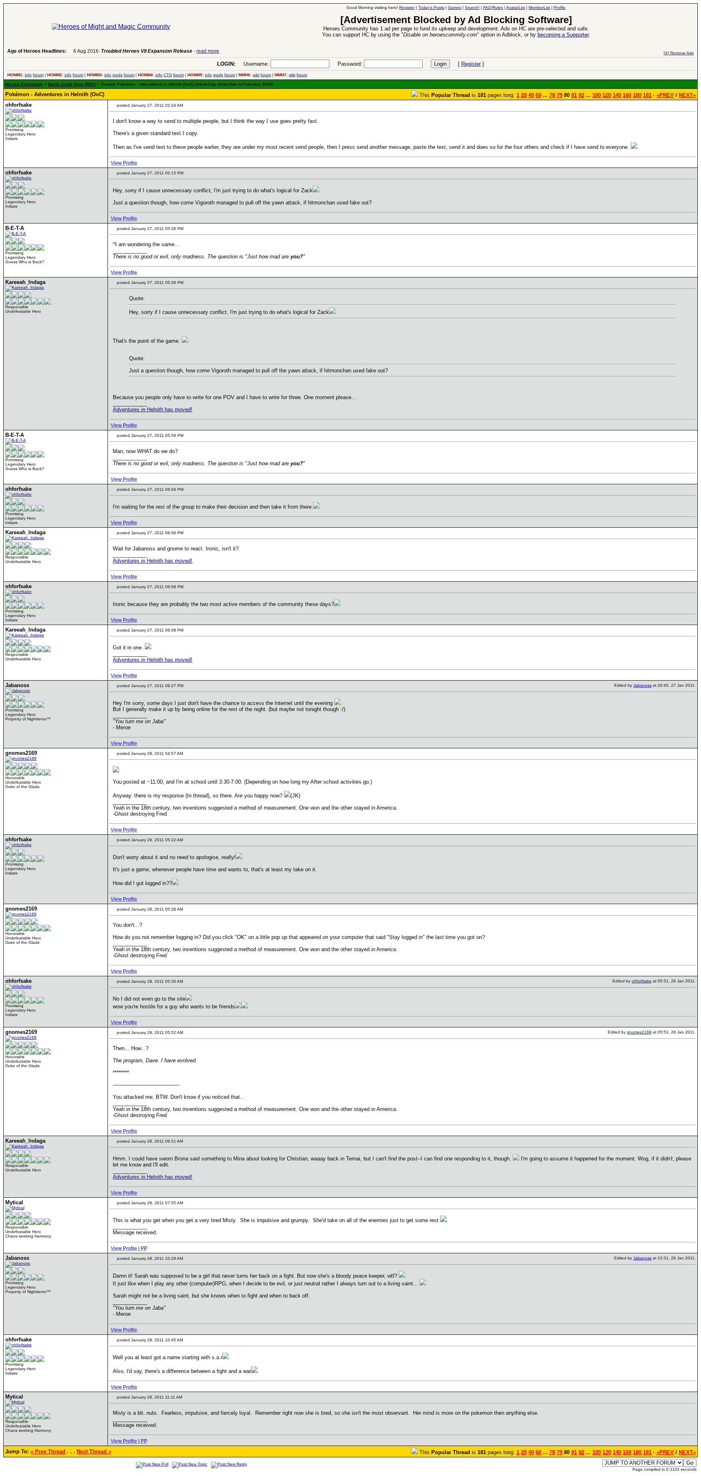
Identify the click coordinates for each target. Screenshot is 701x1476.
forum (38, 75)
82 (581, 95)
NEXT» (687, 95)
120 (606, 95)
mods (117, 75)
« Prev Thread (47, 1451)
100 (596, 95)
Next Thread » (94, 1451)
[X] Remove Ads (679, 53)
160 (627, 95)
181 (647, 95)
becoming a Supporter (563, 35)
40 (531, 95)
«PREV (665, 95)
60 (538, 95)
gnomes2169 (639, 1032)
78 (552, 95)
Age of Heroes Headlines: (37, 51)
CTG (167, 75)
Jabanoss (642, 685)
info (28, 75)
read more (207, 51)
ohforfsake (642, 981)
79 (559, 95)
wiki (256, 75)
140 (617, 95)
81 (574, 95)
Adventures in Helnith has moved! (152, 409)
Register (471, 64)
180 (637, 95)
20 (524, 95)
